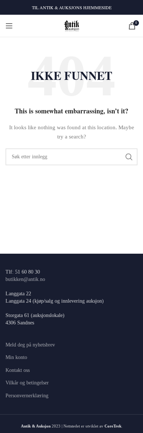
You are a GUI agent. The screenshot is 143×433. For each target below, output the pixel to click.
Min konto (16, 357)
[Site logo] (72, 25)
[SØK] (129, 156)
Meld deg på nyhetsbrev (30, 345)
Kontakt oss (18, 370)
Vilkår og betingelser (27, 383)
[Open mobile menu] (9, 25)
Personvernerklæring (27, 395)
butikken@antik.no (25, 279)
